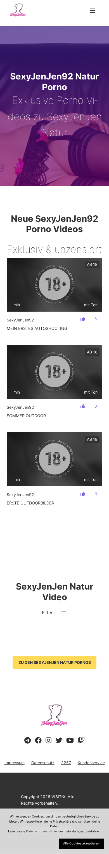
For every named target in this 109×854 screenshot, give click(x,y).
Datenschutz (42, 762)
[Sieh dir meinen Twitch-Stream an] (81, 740)
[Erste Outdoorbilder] (54, 459)
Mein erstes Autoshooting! (37, 328)
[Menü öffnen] (92, 10)
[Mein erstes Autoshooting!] (54, 285)
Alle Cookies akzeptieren (81, 843)
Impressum (14, 762)
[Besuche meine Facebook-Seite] (38, 740)
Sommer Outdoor (26, 415)
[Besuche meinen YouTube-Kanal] (70, 740)
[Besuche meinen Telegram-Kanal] (27, 740)
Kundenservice (91, 762)
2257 (66, 762)
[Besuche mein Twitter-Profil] (59, 740)
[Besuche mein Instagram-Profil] (48, 740)
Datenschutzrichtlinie (41, 831)
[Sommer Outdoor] (54, 372)
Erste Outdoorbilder (30, 503)
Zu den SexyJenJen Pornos (54, 662)
